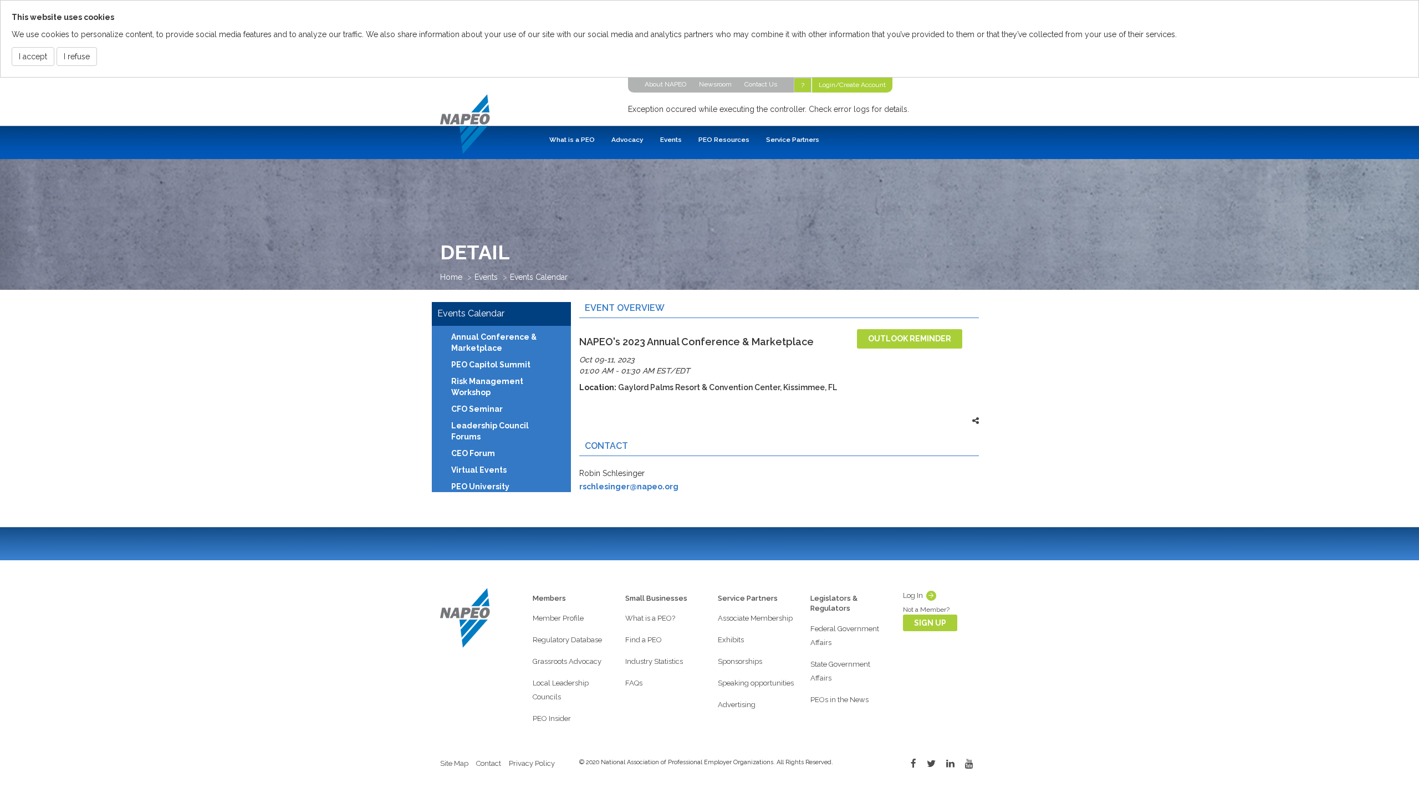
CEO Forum (473, 453)
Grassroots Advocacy (567, 661)
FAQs (633, 683)
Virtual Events (479, 470)
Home (451, 277)
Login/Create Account (852, 85)
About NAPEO (665, 84)
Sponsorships (740, 661)
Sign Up (930, 622)
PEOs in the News (839, 699)
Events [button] (671, 140)
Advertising (737, 704)
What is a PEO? (650, 618)
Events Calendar (539, 277)
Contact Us (760, 84)
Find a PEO (643, 640)
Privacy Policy (532, 763)
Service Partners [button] (792, 140)
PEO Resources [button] (723, 140)
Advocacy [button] (627, 140)
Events (486, 277)
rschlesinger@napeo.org (628, 486)
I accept (33, 56)
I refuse (77, 56)
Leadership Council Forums (490, 431)
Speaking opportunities (756, 683)
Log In (913, 595)
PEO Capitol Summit (490, 364)
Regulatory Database (567, 640)
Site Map (454, 763)
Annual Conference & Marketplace (494, 342)
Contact (488, 763)
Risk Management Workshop (487, 387)
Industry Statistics (654, 661)
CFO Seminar (477, 409)
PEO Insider (552, 718)
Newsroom (715, 84)
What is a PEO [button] (572, 140)
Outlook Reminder (909, 338)
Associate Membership (755, 618)
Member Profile (558, 618)
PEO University (480, 486)
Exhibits (731, 640)
